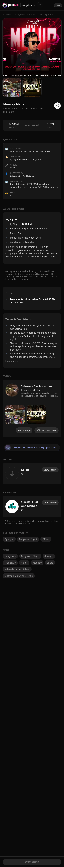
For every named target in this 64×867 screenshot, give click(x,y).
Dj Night (14, 159)
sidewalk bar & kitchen (17, 569)
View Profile (50, 469)
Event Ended (32, 861)
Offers (39, 159)
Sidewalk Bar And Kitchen (19, 575)
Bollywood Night (27, 159)
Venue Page (24, 430)
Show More (10, 361)
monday (37, 562)
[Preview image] (15, 414)
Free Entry (10, 562)
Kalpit (24, 562)
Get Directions (48, 430)
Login (58, 5)
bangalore (10, 556)
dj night (48, 556)
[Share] (57, 105)
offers (50, 562)
